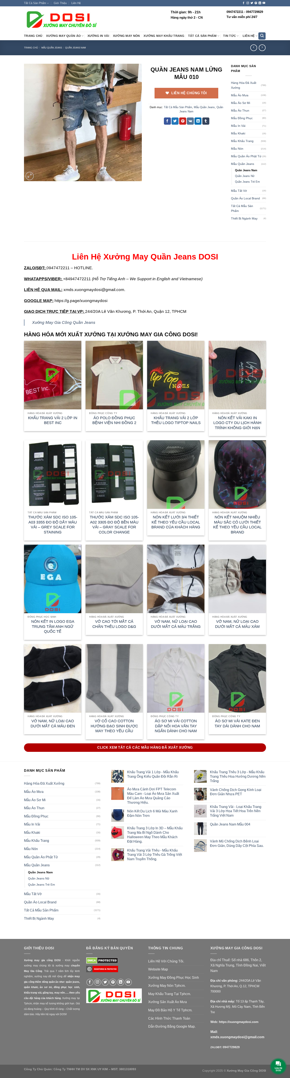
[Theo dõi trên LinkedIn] (260, 3)
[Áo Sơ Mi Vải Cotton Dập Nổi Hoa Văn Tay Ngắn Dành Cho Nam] (175, 678)
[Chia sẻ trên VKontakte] (190, 121)
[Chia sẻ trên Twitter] (175, 121)
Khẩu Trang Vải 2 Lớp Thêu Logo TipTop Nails (176, 420)
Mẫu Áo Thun (240, 110)
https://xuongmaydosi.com (238, 1022)
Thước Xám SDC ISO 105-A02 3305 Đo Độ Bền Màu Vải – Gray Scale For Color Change (114, 524)
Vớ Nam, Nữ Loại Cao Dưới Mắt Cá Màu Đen (53, 723)
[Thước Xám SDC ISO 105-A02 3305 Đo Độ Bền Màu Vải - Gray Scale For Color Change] (114, 474)
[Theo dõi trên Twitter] (252, 3)
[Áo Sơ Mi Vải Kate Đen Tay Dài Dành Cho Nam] (237, 678)
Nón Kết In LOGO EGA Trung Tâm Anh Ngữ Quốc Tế (52, 626)
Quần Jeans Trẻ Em (247, 181)
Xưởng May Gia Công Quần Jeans (63, 322)
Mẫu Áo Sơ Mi (240, 103)
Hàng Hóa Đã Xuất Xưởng (243, 85)
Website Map (158, 969)
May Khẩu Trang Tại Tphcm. (169, 994)
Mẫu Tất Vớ (239, 190)
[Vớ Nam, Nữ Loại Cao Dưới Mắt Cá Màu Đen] (52, 678)
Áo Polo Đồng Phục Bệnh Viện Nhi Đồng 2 (114, 420)
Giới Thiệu (60, 3)
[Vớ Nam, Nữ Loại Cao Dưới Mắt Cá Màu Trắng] (175, 579)
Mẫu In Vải (238, 125)
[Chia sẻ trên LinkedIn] (197, 121)
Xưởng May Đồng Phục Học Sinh (173, 977)
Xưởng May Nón (126, 35)
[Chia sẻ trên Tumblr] (205, 121)
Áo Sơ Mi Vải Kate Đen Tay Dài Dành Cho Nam (237, 723)
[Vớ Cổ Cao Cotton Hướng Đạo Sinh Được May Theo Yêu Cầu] (114, 678)
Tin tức (229, 35)
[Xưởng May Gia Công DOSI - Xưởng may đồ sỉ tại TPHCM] (61, 19)
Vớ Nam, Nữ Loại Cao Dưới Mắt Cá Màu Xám (237, 623)
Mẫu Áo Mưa (239, 95)
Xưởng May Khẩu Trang (164, 35)
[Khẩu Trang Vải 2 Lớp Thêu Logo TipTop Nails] (175, 375)
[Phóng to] (29, 176)
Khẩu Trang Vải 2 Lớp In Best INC (52, 420)
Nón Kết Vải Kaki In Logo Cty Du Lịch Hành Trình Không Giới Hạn (237, 423)
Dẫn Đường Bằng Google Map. (172, 1026)
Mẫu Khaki (238, 133)
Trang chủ (31, 47)
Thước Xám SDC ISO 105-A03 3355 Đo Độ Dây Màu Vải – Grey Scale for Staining (52, 524)
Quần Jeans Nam (75, 47)
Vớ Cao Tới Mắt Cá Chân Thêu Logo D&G (114, 623)
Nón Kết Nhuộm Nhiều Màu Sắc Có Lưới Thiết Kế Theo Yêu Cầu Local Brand (237, 524)
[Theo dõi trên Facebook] (243, 3)
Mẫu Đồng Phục (242, 118)
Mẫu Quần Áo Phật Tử (246, 156)
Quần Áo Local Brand (245, 198)
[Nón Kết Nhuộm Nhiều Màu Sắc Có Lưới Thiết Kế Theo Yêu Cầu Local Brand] (237, 474)
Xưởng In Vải (98, 35)
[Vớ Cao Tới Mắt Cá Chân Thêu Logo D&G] (114, 579)
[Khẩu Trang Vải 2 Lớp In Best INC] (52, 375)
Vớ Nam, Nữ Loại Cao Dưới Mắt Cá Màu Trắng (176, 623)
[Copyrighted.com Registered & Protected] (102, 971)
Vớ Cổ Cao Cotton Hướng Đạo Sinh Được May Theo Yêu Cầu (114, 726)
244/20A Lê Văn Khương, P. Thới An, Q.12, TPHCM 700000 (235, 986)
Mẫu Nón (237, 148)
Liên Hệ (76, 3)
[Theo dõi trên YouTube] (264, 3)
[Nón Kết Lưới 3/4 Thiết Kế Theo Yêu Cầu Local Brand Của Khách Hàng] (175, 474)
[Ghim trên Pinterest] (182, 121)
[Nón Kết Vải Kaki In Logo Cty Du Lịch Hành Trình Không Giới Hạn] (237, 375)
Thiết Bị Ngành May (244, 218)
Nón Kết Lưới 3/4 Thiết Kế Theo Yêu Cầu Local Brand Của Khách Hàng (175, 522)
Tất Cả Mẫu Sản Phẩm (178, 107)
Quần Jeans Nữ (245, 176)
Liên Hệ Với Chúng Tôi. (166, 961)
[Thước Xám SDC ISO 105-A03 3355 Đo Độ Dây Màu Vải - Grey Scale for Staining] (52, 474)
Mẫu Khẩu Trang (242, 141)
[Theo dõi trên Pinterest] (256, 3)
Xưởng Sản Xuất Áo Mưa (167, 1002)
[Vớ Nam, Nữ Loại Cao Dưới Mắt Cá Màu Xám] (237, 579)
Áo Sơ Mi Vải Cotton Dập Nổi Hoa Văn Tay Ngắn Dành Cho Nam (176, 726)
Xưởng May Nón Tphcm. (167, 985)
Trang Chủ (33, 35)
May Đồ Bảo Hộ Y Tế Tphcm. (170, 1010)
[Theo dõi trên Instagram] (247, 3)
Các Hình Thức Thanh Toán (169, 1018)
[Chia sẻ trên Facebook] (167, 121)
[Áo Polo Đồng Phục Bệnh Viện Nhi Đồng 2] (114, 375)
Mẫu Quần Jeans (51, 47)
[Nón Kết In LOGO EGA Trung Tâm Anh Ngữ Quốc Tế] (52, 579)
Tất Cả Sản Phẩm (35, 3)
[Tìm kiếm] (262, 36)
